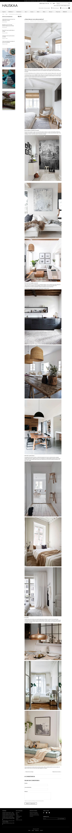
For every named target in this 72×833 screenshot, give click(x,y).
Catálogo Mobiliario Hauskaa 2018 (8, 814)
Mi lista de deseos (56, 8)
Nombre (26, 783)
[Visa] (29, 830)
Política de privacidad (34, 812)
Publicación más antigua (29, 771)
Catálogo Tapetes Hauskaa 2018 (8, 813)
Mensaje (26, 791)
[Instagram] (50, 813)
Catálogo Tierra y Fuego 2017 (7, 816)
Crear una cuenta (47, 8)
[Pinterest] (47, 813)
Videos (17, 818)
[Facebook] (44, 813)
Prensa (17, 814)
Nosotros (17, 812)
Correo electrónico (28, 787)
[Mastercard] (37, 830)
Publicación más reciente (56, 771)
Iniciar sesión (41, 8)
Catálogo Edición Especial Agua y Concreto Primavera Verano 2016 (8, 818)
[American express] (33, 830)
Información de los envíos (34, 814)
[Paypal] (41, 830)
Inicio (3, 14)
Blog (6, 14)
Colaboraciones (19, 816)
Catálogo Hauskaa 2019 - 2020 (7, 812)
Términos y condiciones (34, 813)
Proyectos (18, 817)
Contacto (31, 816)
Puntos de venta (19, 819)
